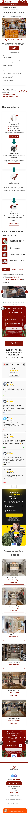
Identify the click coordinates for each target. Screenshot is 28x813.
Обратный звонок (14, 783)
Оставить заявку (14, 136)
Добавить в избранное (14, 795)
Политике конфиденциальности (15, 332)
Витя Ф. (9, 469)
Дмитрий (9, 399)
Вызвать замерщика (14, 165)
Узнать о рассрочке (14, 195)
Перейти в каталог (14, 223)
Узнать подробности (23, 91)
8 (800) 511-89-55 (15, 126)
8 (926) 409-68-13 (15, 130)
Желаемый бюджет (15, 323)
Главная (4, 7)
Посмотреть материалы (14, 343)
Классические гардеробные (10, 9)
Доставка (14, 269)
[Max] (15, 544)
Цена (4, 269)
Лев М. (8, 417)
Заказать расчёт (14, 48)
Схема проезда (14, 792)
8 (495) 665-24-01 (15, 128)
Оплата (21, 269)
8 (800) (14, 779)
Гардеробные (12, 7)
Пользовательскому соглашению (11, 333)
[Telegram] (13, 544)
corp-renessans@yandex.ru (14, 786)
